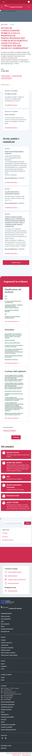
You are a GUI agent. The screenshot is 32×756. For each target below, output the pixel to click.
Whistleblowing (5, 714)
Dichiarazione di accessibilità (8, 724)
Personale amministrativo (7, 629)
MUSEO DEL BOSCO (14, 463)
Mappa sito (3, 748)
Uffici (2, 621)
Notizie (5, 24)
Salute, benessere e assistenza (8, 652)
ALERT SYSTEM (12, 502)
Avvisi (2, 668)
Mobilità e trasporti (5, 650)
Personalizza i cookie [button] (6, 745)
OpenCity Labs (16, 754)
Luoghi (3, 677)
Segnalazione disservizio (7, 707)
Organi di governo (5, 616)
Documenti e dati (5, 631)
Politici (2, 626)
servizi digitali (14, 753)
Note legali (3, 719)
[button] (4, 2)
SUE (8, 476)
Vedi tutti (16, 437)
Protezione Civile (13, 495)
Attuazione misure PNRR (7, 717)
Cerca (27, 523)
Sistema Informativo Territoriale (14, 486)
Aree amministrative (6, 618)
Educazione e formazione (7, 647)
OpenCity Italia (21, 753)
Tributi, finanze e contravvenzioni (9, 655)
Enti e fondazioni (5, 623)
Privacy (3, 712)
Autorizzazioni (4, 645)
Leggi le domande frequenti (7, 702)
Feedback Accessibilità (6, 727)
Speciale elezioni (13, 452)
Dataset (3, 722)
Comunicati (4, 666)
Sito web (8, 753)
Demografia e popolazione (9, 430)
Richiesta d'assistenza (6, 709)
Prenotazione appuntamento (8, 704)
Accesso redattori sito (26, 754)
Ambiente (3, 640)
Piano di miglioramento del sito (8, 729)
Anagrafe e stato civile (6, 642)
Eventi (2, 680)
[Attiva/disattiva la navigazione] (2, 7)
